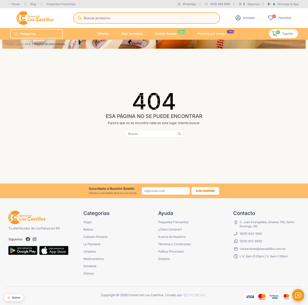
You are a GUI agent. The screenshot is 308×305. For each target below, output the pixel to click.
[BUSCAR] (179, 133)
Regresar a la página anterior (282, 44)
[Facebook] (28, 239)
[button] (245, 17)
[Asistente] (298, 295)
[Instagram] (34, 239)
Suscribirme (205, 190)
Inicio (10, 44)
